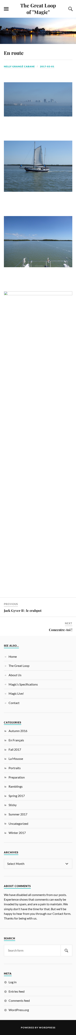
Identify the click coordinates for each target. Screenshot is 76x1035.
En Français (16, 740)
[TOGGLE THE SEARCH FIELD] (70, 9)
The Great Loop (19, 665)
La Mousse (16, 758)
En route (14, 52)
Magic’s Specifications (23, 684)
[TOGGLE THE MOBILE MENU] (6, 9)
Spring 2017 (17, 796)
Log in (13, 982)
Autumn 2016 (18, 731)
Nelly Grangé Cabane (19, 66)
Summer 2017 (18, 814)
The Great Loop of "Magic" (38, 8)
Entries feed (17, 991)
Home (13, 656)
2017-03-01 (47, 66)
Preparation (17, 777)
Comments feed (19, 1000)
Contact (14, 703)
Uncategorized (18, 823)
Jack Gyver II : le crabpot (23, 610)
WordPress (47, 1027)
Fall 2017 (15, 749)
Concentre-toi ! (60, 630)
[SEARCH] (66, 950)
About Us (15, 675)
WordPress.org (19, 1010)
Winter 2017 (17, 832)
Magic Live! (16, 693)
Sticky (13, 805)
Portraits (15, 768)
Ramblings (16, 786)
